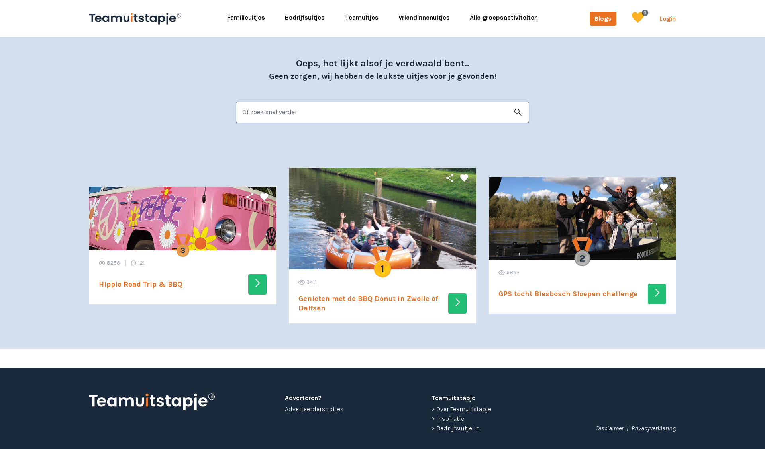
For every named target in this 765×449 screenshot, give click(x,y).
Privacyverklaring (654, 428)
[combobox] (372, 112)
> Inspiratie (448, 418)
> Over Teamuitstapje (461, 409)
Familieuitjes (246, 17)
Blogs (603, 18)
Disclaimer (610, 428)
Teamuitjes (362, 17)
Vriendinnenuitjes (424, 17)
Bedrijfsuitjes (305, 17)
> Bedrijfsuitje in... (457, 428)
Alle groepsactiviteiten (504, 17)
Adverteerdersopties (314, 409)
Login (667, 18)
